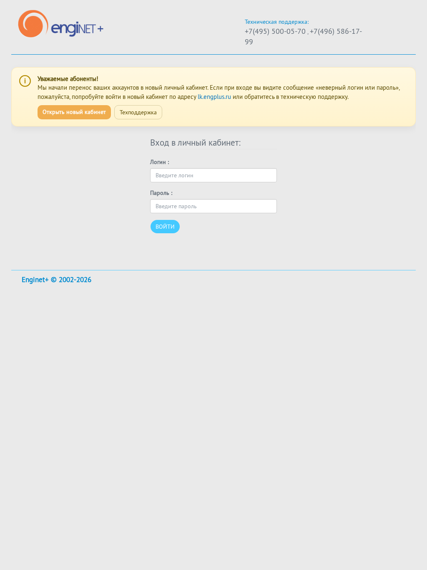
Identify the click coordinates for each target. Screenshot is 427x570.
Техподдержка (138, 112)
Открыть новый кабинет (74, 112)
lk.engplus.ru (214, 97)
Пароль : (161, 193)
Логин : (159, 162)
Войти (165, 226)
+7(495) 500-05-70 (275, 31)
